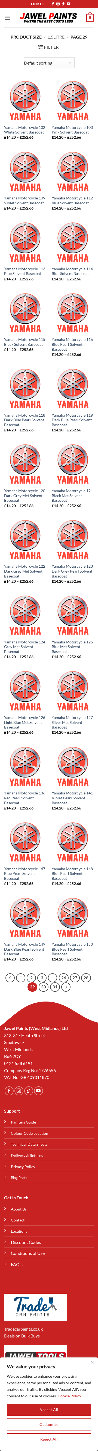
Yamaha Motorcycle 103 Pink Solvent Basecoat (72, 130)
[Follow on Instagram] (58, 4)
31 (55, 986)
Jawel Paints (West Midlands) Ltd (36, 1028)
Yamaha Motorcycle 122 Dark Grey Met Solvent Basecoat (24, 571)
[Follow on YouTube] (68, 4)
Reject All (49, 1439)
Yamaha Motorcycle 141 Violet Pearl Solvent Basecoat (72, 798)
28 (86, 977)
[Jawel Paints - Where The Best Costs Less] (48, 18)
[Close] (92, 1362)
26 (63, 977)
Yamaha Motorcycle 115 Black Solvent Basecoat (24, 342)
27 (74, 977)
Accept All (48, 1409)
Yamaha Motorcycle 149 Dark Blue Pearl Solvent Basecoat (24, 949)
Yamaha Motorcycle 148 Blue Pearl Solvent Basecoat (72, 874)
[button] (7, 17)
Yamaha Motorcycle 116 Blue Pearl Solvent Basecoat (72, 344)
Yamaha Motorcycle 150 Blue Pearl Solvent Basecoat (72, 949)
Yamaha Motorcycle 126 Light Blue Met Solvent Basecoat (24, 722)
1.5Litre (56, 36)
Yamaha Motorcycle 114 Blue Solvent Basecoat (72, 271)
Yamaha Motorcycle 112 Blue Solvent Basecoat (72, 200)
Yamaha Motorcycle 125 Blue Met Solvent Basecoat (72, 647)
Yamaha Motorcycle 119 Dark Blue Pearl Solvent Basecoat (72, 420)
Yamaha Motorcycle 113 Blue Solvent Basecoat (24, 271)
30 (43, 986)
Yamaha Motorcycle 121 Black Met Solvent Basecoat (72, 496)
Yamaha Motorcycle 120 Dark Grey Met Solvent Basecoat (24, 496)
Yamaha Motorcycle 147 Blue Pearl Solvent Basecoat (24, 874)
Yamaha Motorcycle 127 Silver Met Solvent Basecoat (72, 722)
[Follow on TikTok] (63, 4)
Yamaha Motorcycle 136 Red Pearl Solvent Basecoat (24, 798)
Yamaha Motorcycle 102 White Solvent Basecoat (24, 130)
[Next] (66, 987)
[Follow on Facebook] (52, 4)
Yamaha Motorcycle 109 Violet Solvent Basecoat (24, 200)
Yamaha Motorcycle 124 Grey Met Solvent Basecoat (24, 647)
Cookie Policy (69, 1396)
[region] (49, 1404)
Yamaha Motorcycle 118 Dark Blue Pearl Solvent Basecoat (24, 420)
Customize (49, 1424)
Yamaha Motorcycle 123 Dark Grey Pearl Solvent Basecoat (72, 571)
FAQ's (17, 1264)
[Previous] (10, 978)
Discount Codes (26, 1242)
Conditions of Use (28, 1253)
